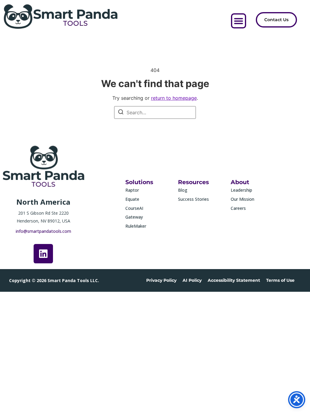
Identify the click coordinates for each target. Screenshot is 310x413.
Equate (132, 199)
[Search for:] (155, 112)
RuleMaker (135, 226)
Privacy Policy (161, 280)
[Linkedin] (43, 253)
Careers (238, 208)
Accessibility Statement (234, 280)
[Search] (121, 112)
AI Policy (192, 280)
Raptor (132, 190)
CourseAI (134, 208)
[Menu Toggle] (238, 20)
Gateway (134, 217)
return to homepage (174, 98)
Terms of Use (280, 280)
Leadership (241, 190)
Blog (182, 190)
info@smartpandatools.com (43, 231)
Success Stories (193, 199)
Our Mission (242, 199)
